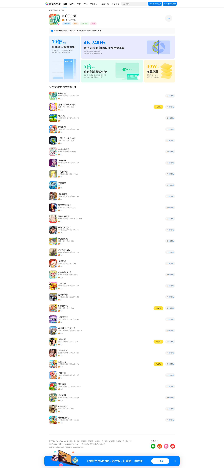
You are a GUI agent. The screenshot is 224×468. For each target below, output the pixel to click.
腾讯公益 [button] (91, 441)
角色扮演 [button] (61, 353)
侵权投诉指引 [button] (120, 441)
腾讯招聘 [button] (84, 441)
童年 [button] (72, 409)
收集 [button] (66, 274)
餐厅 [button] (71, 263)
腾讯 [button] (78, 375)
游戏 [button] (55, 10)
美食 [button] (73, 129)
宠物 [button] (78, 252)
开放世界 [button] (68, 151)
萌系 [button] (75, 263)
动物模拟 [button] (68, 252)
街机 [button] (59, 185)
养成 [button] (66, 263)
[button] (53, 3)
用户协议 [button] (128, 441)
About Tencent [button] (61, 441)
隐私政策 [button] (112, 441)
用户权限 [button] (105, 441)
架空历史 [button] (72, 353)
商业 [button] (68, 241)
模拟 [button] (66, 174)
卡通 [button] (72, 107)
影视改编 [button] (84, 23)
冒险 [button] (68, 107)
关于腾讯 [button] (52, 441)
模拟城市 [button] (72, 330)
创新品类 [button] (61, 319)
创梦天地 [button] (76, 397)
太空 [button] (73, 207)
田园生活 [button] (72, 118)
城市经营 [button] (65, 330)
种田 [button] (75, 23)
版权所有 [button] (98, 441)
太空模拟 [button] (68, 207)
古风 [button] (72, 308)
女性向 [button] (76, 174)
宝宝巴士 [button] (76, 420)
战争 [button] (71, 341)
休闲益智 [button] (67, 23)
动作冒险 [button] (61, 252)
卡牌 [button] (64, 107)
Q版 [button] (73, 151)
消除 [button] (66, 397)
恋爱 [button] (71, 174)
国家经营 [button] (65, 341)
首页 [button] (50, 10)
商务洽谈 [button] (77, 441)
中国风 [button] (76, 341)
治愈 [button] (93, 23)
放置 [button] (64, 308)
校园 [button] (73, 163)
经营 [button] (78, 297)
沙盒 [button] (64, 140)
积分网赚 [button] (79, 219)
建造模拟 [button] (68, 375)
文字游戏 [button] (72, 297)
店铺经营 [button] (68, 196)
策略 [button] (59, 107)
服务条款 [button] (70, 441)
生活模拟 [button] (68, 129)
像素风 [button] (72, 274)
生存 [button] (71, 319)
